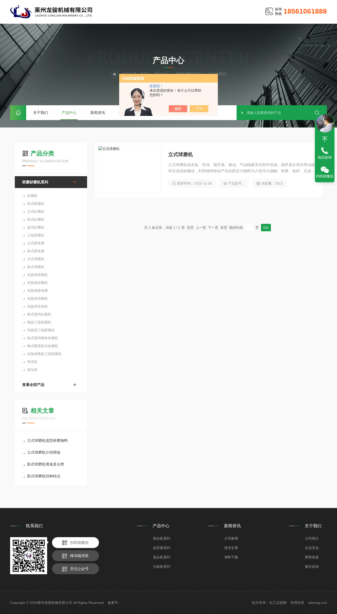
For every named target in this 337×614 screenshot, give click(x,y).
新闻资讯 (97, 112)
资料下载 (231, 557)
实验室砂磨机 (37, 283)
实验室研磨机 (37, 275)
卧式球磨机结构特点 (43, 476)
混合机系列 (161, 557)
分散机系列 (161, 567)
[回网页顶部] (324, 139)
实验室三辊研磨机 (41, 330)
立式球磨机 (35, 259)
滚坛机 (32, 370)
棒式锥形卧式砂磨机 (42, 346)
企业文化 (312, 548)
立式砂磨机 (35, 211)
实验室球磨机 (37, 298)
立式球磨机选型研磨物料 (47, 440)
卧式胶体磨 (35, 251)
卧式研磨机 (35, 204)
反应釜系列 (161, 548)
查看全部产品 (33, 384)
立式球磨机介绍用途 (43, 452)
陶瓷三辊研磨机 (39, 322)
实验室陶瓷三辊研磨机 (44, 354)
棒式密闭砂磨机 (39, 314)
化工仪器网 (277, 603)
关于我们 (40, 112)
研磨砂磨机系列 (35, 182)
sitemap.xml (317, 603)
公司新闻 (231, 538)
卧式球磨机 (35, 267)
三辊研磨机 (35, 235)
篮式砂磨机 (35, 227)
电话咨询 (325, 157)
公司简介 (312, 538)
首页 (18, 112)
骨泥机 (32, 362)
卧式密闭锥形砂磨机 (42, 338)
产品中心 (69, 112)
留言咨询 (312, 567)
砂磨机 (32, 196)
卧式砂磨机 (35, 219)
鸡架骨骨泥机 (37, 306)
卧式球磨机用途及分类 (45, 464)
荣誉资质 (312, 557)
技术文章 (231, 548)
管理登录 (297, 603)
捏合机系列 (161, 538)
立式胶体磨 (35, 243)
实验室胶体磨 (37, 291)
